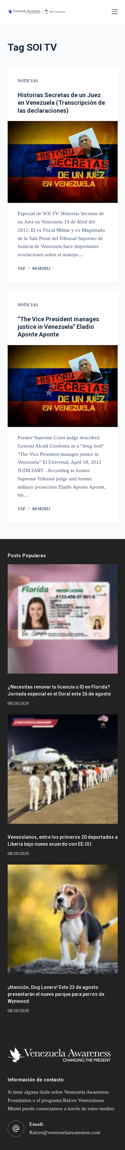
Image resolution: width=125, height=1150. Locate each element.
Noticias (28, 81)
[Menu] (115, 12)
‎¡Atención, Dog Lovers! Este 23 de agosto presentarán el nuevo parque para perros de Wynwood (56, 994)
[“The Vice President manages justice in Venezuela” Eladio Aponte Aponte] (63, 386)
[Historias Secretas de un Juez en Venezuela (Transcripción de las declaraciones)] (63, 162)
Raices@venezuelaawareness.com (64, 1132)
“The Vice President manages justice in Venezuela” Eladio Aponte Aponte (58, 327)
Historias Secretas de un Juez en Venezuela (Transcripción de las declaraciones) (61, 102)
